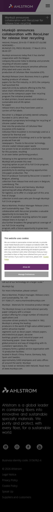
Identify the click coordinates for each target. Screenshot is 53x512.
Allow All (26, 267)
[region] (26, 256)
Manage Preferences (26, 274)
